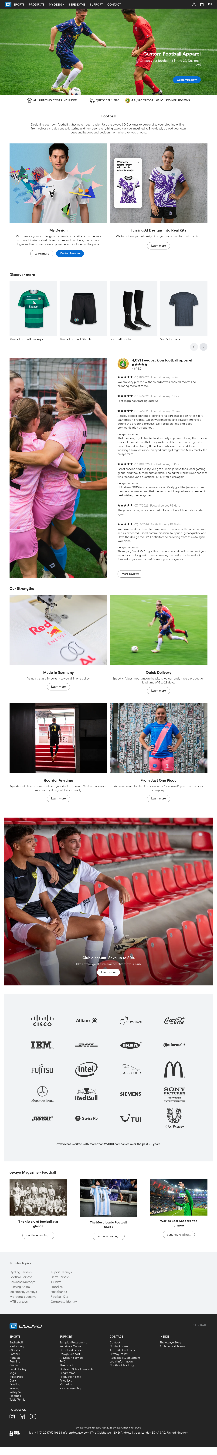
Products (36, 4)
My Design (57, 4)
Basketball (16, 1342)
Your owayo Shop (71, 1388)
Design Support (70, 1354)
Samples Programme (73, 1342)
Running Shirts (20, 1287)
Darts (13, 1380)
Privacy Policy (119, 1354)
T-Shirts (56, 1282)
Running (15, 1361)
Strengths (77, 4)
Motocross (17, 1376)
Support (96, 4)
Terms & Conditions (122, 1350)
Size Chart (66, 1365)
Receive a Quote (70, 1346)
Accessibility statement (125, 1357)
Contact (114, 4)
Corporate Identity (64, 1301)
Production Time (70, 1376)
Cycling (15, 1365)
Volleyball (16, 1392)
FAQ (62, 1361)
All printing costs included (55, 100)
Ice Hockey (17, 1346)
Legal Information (121, 1361)
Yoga (13, 1373)
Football (15, 1354)
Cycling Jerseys (21, 1272)
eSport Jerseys (61, 1272)
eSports (15, 1350)
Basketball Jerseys (22, 1282)
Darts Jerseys (60, 1277)
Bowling (15, 1384)
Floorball (15, 1395)
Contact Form (119, 1346)
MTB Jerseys (19, 1301)
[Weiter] (203, 347)
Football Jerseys (21, 1277)
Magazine (66, 1384)
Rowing (15, 1388)
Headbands (59, 1292)
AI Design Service (71, 1357)
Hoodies (57, 1287)
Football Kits (59, 1297)
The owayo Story (171, 1342)
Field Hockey (18, 1369)
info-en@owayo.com (76, 1432)
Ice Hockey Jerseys (23, 1292)
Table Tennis (17, 1399)
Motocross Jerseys (23, 1297)
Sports (19, 4)
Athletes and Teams (172, 1346)
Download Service (72, 1350)
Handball (15, 1357)
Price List (66, 1380)
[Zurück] (194, 347)
